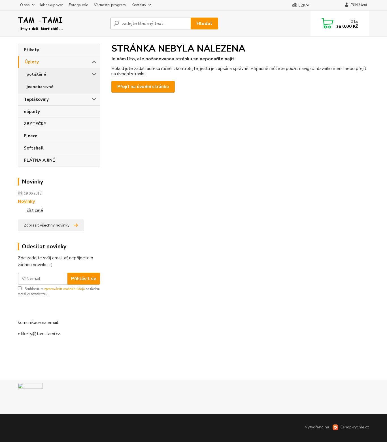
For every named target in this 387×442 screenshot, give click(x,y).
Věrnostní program (110, 5)
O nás (25, 5)
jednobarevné (40, 86)
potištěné (36, 74)
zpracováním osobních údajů (64, 289)
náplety (32, 111)
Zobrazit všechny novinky (46, 225)
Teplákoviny (36, 99)
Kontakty (139, 5)
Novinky (26, 201)
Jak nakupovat (51, 5)
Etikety (31, 50)
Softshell (34, 148)
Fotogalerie (78, 5)
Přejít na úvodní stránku (143, 87)
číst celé (35, 210)
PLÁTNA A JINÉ (39, 160)
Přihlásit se (83, 279)
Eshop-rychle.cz (355, 427)
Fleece (30, 136)
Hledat (204, 23)
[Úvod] (62, 23)
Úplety (32, 62)
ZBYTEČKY (35, 124)
